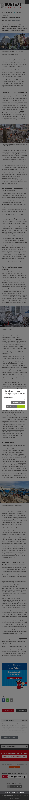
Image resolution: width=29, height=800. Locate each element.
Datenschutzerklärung (20, 399)
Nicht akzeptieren (11, 407)
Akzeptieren (21, 407)
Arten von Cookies (17, 402)
